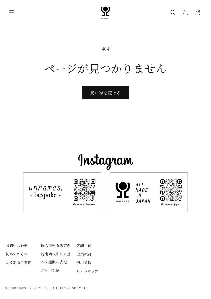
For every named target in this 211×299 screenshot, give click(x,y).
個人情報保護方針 (56, 245)
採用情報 (83, 262)
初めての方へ (16, 253)
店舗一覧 (83, 245)
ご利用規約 (50, 270)
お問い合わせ (16, 245)
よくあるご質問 (18, 262)
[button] (11, 13)
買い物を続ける (105, 93)
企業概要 (83, 253)
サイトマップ (87, 271)
